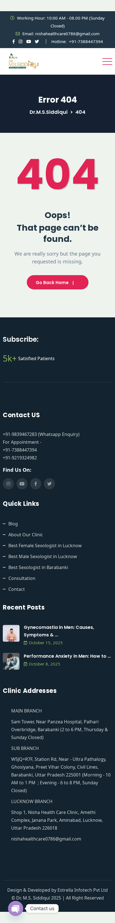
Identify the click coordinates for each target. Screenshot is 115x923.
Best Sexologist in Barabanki (38, 567)
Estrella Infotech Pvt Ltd (83, 890)
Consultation (21, 578)
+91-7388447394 (86, 41)
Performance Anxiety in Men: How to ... (67, 656)
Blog (13, 524)
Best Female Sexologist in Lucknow (45, 545)
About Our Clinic (25, 535)
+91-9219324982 (20, 458)
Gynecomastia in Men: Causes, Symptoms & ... (59, 631)
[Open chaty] (15, 908)
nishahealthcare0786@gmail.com (67, 33)
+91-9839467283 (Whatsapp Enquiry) (41, 434)
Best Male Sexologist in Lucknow (42, 556)
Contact (16, 589)
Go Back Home (52, 282)
